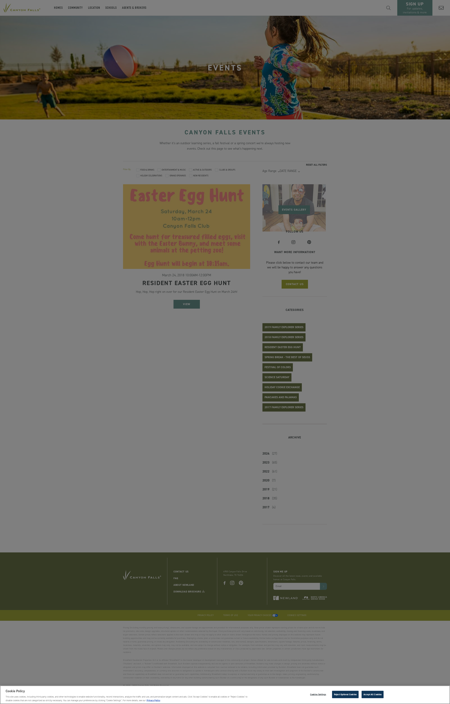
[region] (225, 695)
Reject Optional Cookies (345, 694)
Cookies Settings (318, 694)
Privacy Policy (153, 700)
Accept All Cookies (373, 694)
